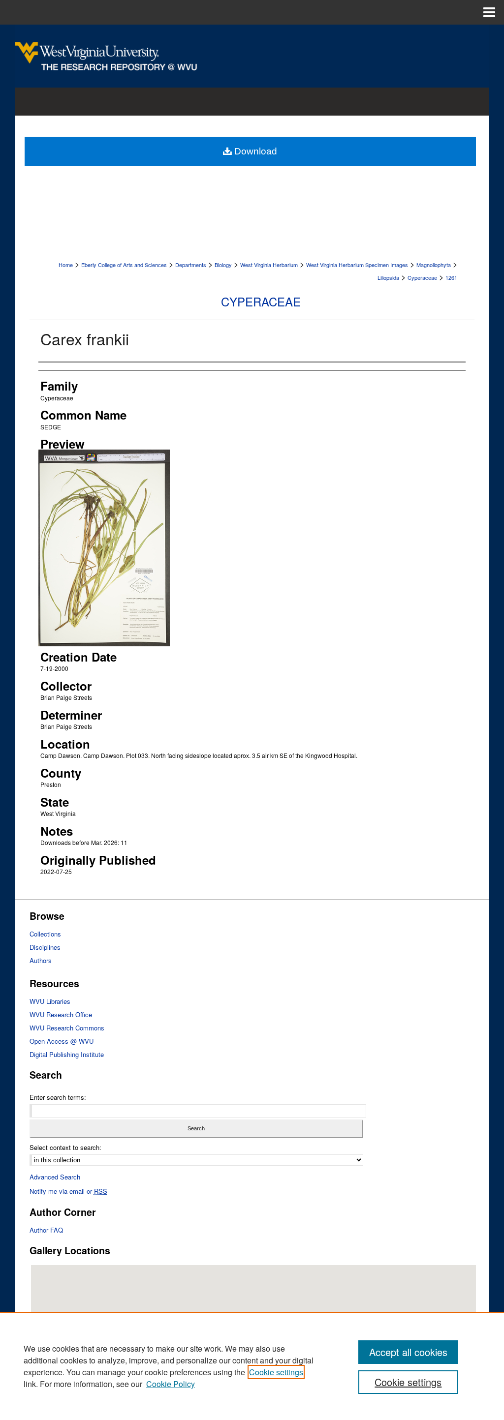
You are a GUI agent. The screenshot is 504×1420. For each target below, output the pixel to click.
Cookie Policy (170, 1384)
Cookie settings (276, 1372)
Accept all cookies (408, 1352)
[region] (252, 1366)
